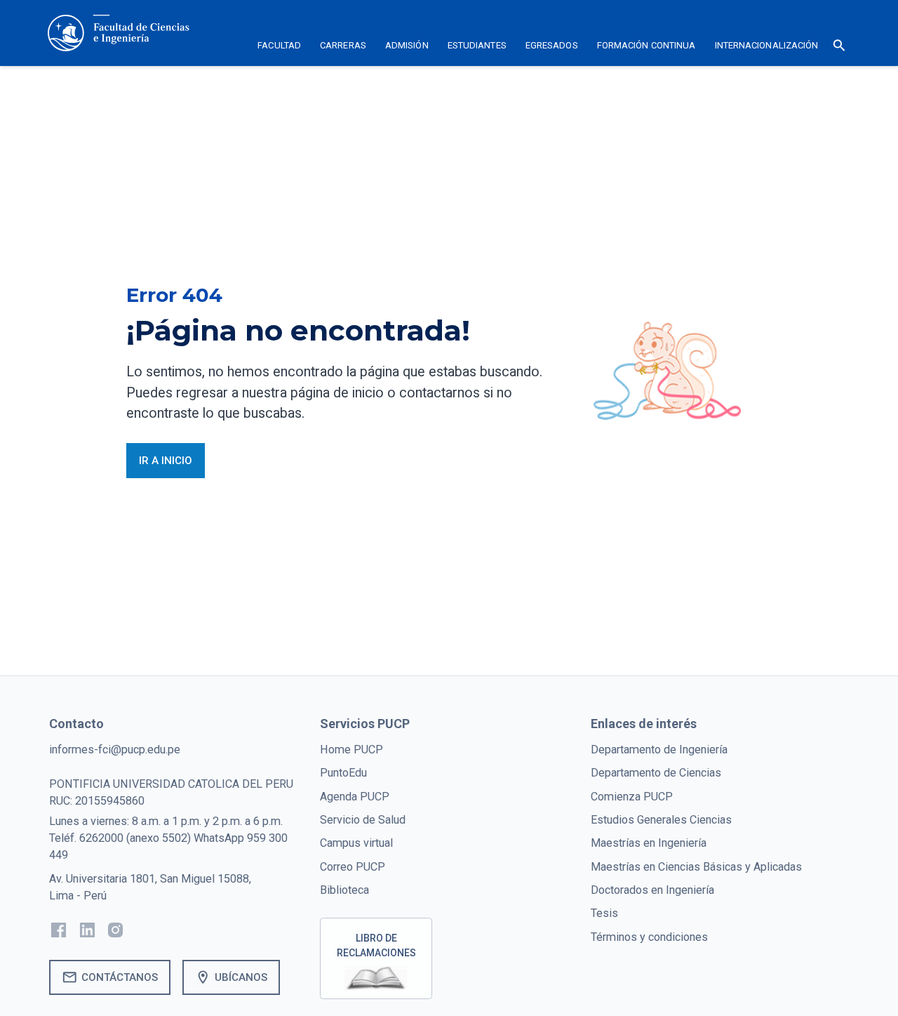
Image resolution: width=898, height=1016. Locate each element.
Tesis (604, 913)
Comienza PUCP (632, 796)
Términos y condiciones (649, 937)
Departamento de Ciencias (656, 772)
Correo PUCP (352, 866)
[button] (279, 48)
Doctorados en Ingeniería (652, 890)
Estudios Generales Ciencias (661, 819)
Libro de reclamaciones (376, 945)
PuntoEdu (343, 772)
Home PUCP (351, 749)
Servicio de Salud (363, 819)
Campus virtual (356, 843)
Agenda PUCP (354, 796)
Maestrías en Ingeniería (648, 843)
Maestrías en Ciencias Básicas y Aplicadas (696, 866)
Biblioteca (344, 890)
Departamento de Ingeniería (659, 749)
